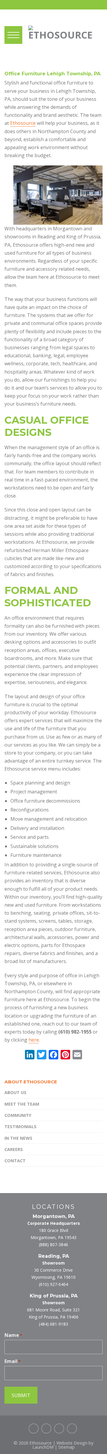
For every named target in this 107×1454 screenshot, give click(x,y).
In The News (18, 1138)
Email (12, 1361)
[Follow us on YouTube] (72, 1428)
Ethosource (23, 123)
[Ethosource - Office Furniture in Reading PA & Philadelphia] (60, 31)
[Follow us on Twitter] (46, 1428)
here (34, 1040)
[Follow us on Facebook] (34, 1428)
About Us (15, 1092)
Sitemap (66, 1447)
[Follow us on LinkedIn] (59, 1428)
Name (13, 1335)
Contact (15, 1160)
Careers (13, 1149)
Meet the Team (21, 1104)
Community (18, 1115)
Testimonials (20, 1126)
